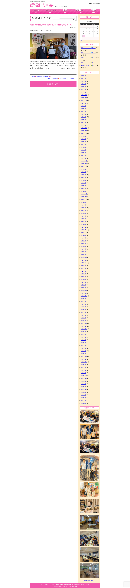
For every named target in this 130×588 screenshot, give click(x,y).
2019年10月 (84, 296)
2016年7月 (83, 381)
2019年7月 (83, 304)
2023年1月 (83, 191)
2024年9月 (83, 136)
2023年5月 (83, 180)
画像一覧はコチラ (89, 580)
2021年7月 (83, 241)
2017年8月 (83, 367)
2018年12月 (84, 323)
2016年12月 (84, 375)
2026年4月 (83, 84)
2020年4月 (83, 279)
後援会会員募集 (67, 584)
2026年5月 (83, 81)
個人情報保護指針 (76, 584)
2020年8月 (83, 268)
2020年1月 (83, 287)
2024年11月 (84, 130)
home (37, 11)
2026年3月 (83, 86)
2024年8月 (83, 139)
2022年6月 (83, 210)
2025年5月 (83, 114)
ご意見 (93, 11)
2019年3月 (83, 315)
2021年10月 (84, 232)
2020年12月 (84, 257)
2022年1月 (83, 224)
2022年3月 (83, 218)
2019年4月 (83, 312)
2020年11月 (84, 260)
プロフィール (51, 11)
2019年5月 (83, 309)
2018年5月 (83, 342)
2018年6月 (83, 340)
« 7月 (81, 40)
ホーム (42, 584)
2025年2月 (83, 122)
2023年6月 (83, 177)
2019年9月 (83, 298)
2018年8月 (83, 334)
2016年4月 (83, 386)
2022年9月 (83, 202)
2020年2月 (83, 285)
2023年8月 (83, 172)
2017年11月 (84, 359)
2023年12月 (84, 161)
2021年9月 (83, 235)
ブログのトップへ (53, 84)
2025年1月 (83, 125)
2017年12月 (84, 356)
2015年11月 (84, 389)
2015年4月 (83, 397)
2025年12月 (84, 95)
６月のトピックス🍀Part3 (88, 57)
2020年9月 (83, 265)
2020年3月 (83, 282)
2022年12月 (84, 194)
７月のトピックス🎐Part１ (88, 53)
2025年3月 (83, 119)
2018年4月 (83, 345)
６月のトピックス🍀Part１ (88, 65)
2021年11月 (84, 230)
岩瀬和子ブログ (85, 584)
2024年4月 (83, 150)
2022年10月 (84, 199)
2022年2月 (83, 221)
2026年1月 (83, 92)
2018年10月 (84, 329)
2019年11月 (84, 293)
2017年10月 (84, 362)
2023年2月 (83, 188)
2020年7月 (83, 271)
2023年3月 (83, 185)
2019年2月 (83, 318)
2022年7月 (83, 207)
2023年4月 (83, 183)
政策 (65, 11)
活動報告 (79, 11)
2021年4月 (83, 249)
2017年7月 (83, 370)
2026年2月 (83, 89)
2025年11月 (84, 97)
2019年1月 (83, 320)
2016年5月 (83, 384)
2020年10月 (84, 263)
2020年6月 (83, 274)
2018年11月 (84, 326)
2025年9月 (83, 103)
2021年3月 (83, 251)
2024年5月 (83, 147)
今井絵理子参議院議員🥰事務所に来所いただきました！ (61, 78)
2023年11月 (84, 163)
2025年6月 (83, 111)
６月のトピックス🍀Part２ (88, 63)
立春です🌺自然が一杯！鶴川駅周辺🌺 (41, 76)
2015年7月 (83, 395)
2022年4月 (83, 216)
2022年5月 (83, 213)
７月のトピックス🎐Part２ (88, 48)
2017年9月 (83, 364)
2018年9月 (83, 331)
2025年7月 (83, 108)
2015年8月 (83, 392)
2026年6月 (83, 78)
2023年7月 (83, 174)
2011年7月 (83, 400)
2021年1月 (83, 254)
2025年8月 (83, 106)
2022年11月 (84, 196)
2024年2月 (83, 155)
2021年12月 (84, 227)
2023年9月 (83, 169)
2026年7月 (83, 75)
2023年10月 (84, 166)
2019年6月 (83, 307)
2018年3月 (83, 348)
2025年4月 (83, 117)
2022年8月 (83, 205)
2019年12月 (84, 290)
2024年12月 (84, 128)
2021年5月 (83, 246)
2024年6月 (83, 144)
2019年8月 (83, 301)
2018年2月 (83, 351)
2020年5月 (83, 276)
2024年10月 (84, 133)
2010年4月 (83, 403)
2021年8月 (83, 238)
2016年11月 (84, 378)
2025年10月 (84, 100)
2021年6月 (83, 243)
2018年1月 (83, 353)
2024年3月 (83, 152)
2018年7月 (83, 337)
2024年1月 (83, 158)
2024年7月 (83, 141)
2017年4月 (83, 373)
